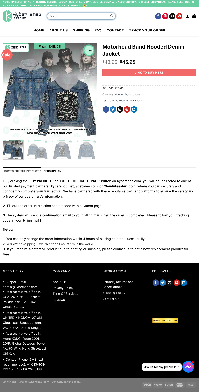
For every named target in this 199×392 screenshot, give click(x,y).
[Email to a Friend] (120, 109)
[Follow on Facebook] (158, 16)
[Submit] (112, 16)
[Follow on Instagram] (165, 16)
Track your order (147, 30)
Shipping (81, 30)
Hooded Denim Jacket (128, 94)
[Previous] (9, 90)
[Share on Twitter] (113, 109)
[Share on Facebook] (106, 109)
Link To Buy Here (149, 72)
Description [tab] (52, 171)
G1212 (113, 100)
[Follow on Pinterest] (179, 16)
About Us (58, 30)
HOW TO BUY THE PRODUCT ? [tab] (22, 171)
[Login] (187, 16)
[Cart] (194, 16)
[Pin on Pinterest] (127, 109)
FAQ (98, 30)
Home (38, 30)
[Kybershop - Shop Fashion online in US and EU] (22, 16)
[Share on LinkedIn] (134, 109)
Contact (115, 30)
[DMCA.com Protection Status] (174, 320)
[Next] (89, 90)
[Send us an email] (172, 16)
